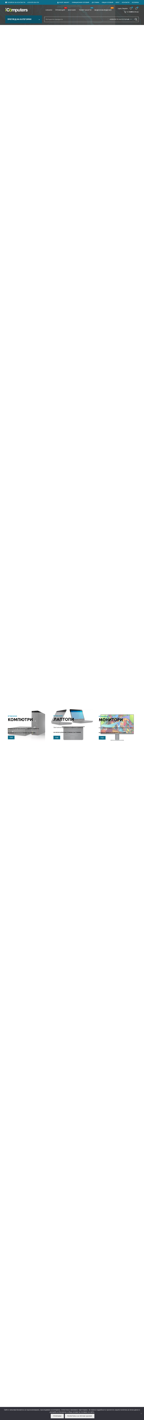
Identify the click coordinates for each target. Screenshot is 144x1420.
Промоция (60, 9)
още (11, 737)
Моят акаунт (64, 2)
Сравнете (137, 7)
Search (136, 19)
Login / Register (123, 8)
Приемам (57, 1416)
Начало (49, 10)
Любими (132, 7)
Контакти (125, 2)
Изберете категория (119, 19)
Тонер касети (86, 9)
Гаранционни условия (80, 2)
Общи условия (107, 2)
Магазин (72, 10)
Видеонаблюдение (103, 9)
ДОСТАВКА (95, 2)
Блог (117, 2)
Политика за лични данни (79, 1416)
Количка (135, 2)
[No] (141, 1413)
